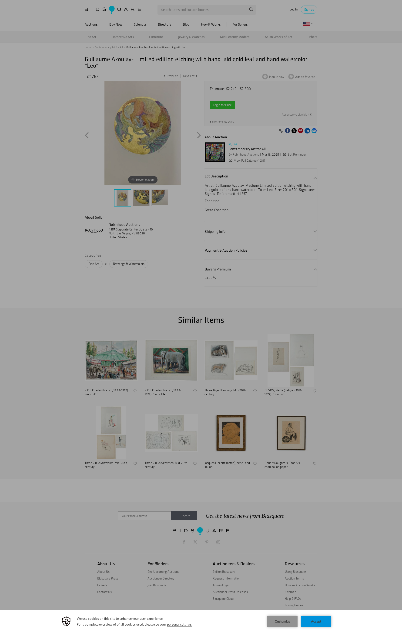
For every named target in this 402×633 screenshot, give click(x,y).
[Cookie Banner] (201, 621)
